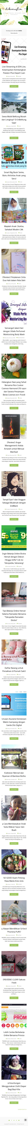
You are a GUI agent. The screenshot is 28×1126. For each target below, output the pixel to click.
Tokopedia (20, 566)
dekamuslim (13, 1124)
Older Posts (22, 1109)
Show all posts (14, 33)
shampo (19, 986)
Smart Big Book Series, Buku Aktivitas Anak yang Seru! (14, 175)
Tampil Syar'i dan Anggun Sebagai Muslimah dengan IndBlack (14, 503)
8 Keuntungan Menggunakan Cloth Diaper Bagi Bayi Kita (14, 1086)
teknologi (19, 76)
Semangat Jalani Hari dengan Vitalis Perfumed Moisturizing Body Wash (14, 331)
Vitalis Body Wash (21, 337)
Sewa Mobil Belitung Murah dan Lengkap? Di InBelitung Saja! (14, 120)
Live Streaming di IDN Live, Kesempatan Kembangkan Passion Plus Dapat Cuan (14, 70)
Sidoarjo (20, 779)
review (20, 181)
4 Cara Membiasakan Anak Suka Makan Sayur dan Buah (14, 827)
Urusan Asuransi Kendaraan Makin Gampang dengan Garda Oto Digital (14, 722)
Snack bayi (19, 935)
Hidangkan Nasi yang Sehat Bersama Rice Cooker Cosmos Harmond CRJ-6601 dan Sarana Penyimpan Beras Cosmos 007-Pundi (14, 388)
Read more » (14, 86)
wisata (19, 126)
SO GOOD (19, 884)
